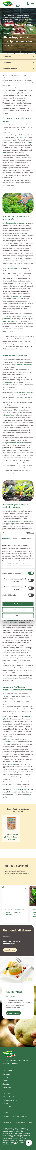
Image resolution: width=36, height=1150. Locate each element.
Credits (29, 1122)
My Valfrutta (7, 1087)
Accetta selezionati (18, 610)
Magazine (11, 15)
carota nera (22, 372)
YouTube (24, 1116)
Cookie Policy (7, 1122)
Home (4, 15)
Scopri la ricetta (9, 950)
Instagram (15, 1116)
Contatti (5, 1103)
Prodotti (5, 1077)
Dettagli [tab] (15, 538)
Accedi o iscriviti (13, 1013)
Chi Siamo (6, 1074)
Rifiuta (18, 616)
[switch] (31, 580)
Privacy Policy (19, 1122)
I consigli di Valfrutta (22, 15)
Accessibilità (7, 1107)
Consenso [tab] (6, 538)
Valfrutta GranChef (9, 1097)
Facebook (5, 1116)
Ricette (5, 1081)
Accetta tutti (18, 604)
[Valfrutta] (8, 3)
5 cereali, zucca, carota (23, 458)
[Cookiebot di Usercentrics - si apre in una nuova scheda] (25, 533)
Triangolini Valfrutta (9, 1100)
